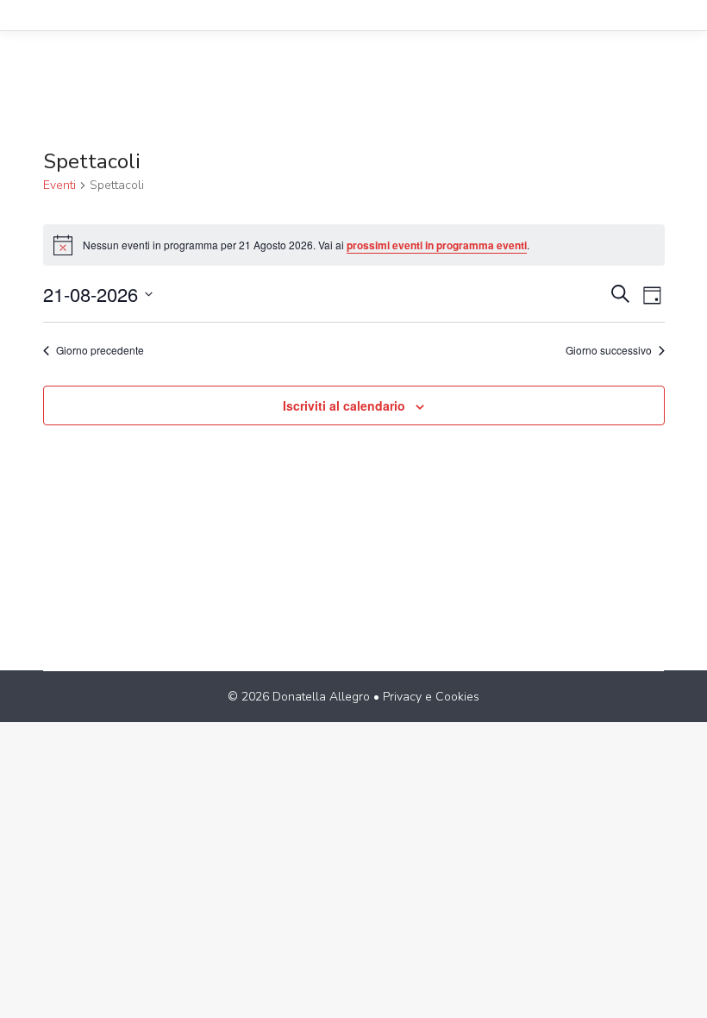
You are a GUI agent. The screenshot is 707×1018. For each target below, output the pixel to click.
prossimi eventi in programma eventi (437, 245)
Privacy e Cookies (431, 696)
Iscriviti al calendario (344, 405)
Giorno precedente (100, 350)
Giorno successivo (609, 350)
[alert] (354, 245)
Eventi (59, 185)
